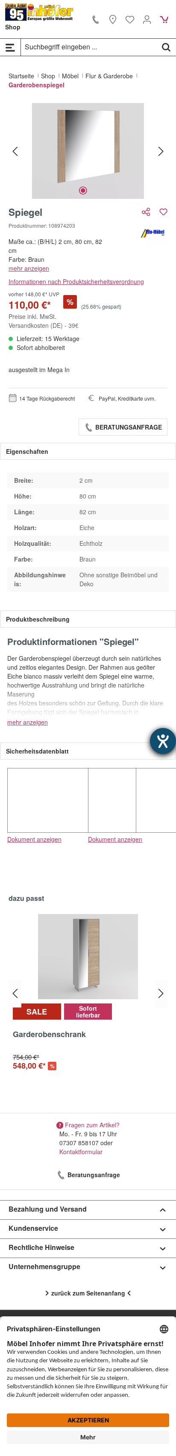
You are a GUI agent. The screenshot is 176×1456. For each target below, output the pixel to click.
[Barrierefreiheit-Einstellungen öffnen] (163, 741)
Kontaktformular (81, 1151)
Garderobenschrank (49, 1034)
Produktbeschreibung (38, 619)
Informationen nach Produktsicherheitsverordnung (76, 281)
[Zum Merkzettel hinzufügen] (163, 212)
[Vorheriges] (15, 151)
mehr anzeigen (29, 268)
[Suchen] (166, 47)
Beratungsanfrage (128, 427)
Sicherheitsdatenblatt (37, 751)
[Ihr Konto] (146, 19)
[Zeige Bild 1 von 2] (83, 190)
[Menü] (10, 47)
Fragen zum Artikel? (92, 1125)
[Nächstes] (161, 151)
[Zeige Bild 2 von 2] (93, 190)
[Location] (112, 19)
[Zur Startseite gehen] (39, 12)
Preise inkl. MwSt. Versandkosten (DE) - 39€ (44, 321)
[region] (88, 151)
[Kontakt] (95, 19)
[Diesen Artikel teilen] (147, 212)
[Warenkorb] (164, 19)
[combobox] (89, 47)
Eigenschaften (27, 451)
